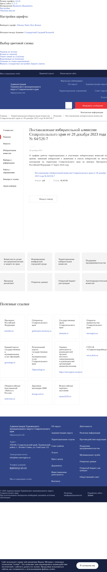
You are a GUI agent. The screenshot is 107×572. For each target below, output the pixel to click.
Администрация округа (62, 433)
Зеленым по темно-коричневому (15, 61)
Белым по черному (8, 54)
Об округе (72, 84)
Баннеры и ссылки (11, 179)
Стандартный (30, 32)
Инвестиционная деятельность (78, 125)
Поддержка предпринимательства (90, 447)
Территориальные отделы (63, 439)
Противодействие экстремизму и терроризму (25, 139)
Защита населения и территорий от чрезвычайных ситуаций (32, 136)
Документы (48, 125)
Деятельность (27, 125)
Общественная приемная (16, 127)
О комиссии (8, 130)
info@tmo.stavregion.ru (20, 457)
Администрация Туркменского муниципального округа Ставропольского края (25, 88)
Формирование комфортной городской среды (26, 132)
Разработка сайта (95, 493)
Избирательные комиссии (9, 151)
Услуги (54, 452)
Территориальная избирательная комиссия (30, 116)
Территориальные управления (73, 91)
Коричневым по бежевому (12, 59)
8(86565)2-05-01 (18, 468)
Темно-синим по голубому (12, 56)
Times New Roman (33, 25)
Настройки (5, 8)
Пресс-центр (6, 125)
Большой (50, 32)
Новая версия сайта (68, 73)
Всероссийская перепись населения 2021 (23, 141)
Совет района (57, 446)
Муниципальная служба (67, 132)
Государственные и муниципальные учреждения (74, 141)
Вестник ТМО (62, 139)
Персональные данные (60, 144)
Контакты (55, 481)
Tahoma (20, 25)
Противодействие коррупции (50, 127)
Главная (3, 116)
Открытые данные (88, 461)
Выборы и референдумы (8, 161)
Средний (41, 32)
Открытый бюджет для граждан (45, 134)
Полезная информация (73, 129)
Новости (6, 144)
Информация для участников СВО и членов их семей (29, 129)
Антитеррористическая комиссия (85, 136)
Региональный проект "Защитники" (21, 146)
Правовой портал (46, 73)
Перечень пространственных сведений (22, 144)
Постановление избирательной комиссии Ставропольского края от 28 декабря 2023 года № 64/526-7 (70, 174)
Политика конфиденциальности (73, 494)
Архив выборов (9, 186)
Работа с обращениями (9, 171)
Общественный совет (79, 134)
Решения (57, 116)
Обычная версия (7, 10)
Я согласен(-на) (87, 565)
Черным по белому (8, 52)
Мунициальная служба (90, 455)
